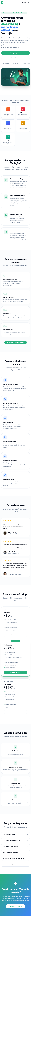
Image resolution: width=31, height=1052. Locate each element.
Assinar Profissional (15, 672)
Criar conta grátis (14, 906)
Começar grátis (15, 635)
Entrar (24, 2)
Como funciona (15, 58)
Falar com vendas (15, 712)
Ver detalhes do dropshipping (15, 342)
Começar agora (14, 53)
